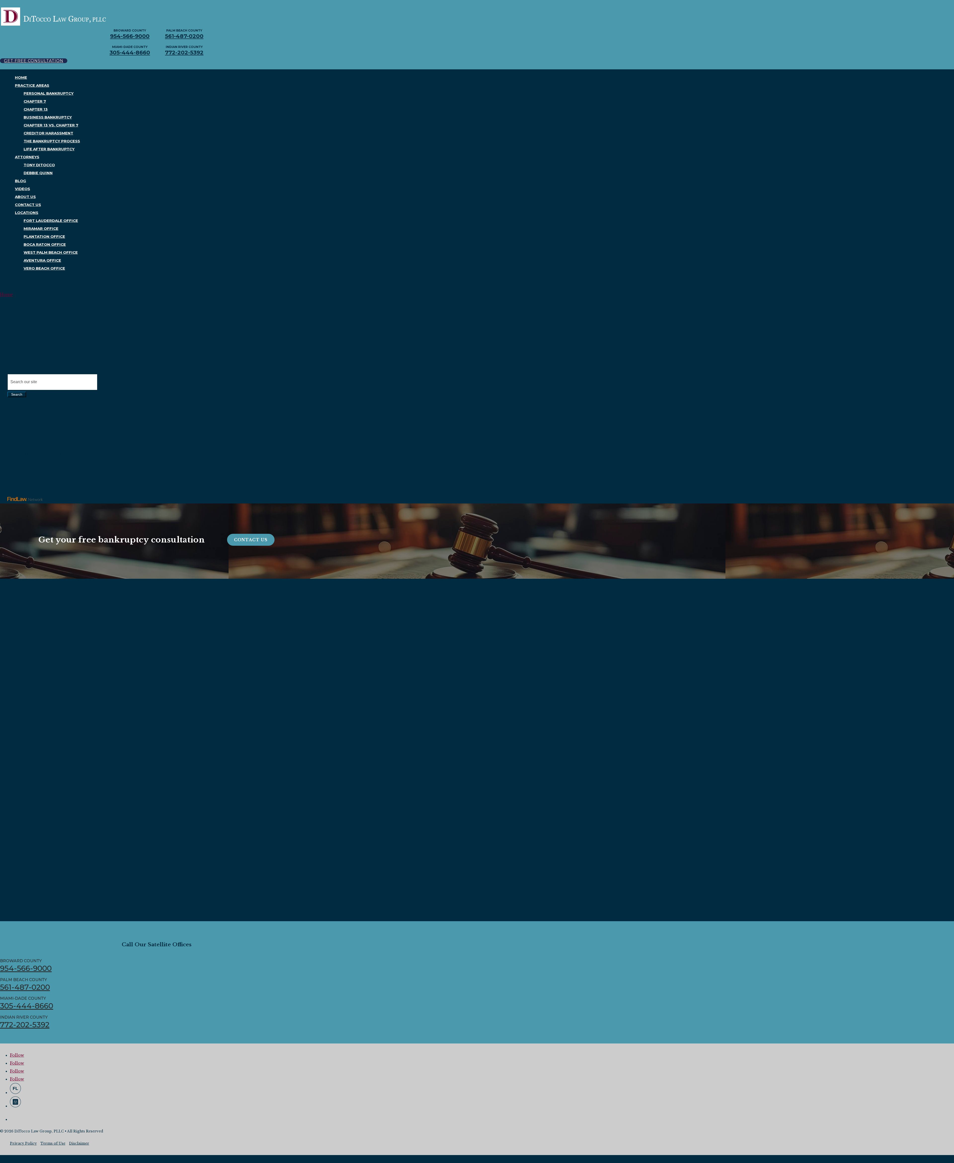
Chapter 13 (36, 109)
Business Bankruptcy (48, 117)
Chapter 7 (35, 101)
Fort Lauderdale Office (51, 220)
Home (21, 77)
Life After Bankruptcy (49, 149)
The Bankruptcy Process (52, 141)
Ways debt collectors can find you (46, 470)
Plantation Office (44, 236)
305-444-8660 (130, 52)
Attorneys (27, 157)
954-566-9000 (130, 36)
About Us (25, 196)
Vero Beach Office (44, 268)
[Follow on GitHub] (15, 1088)
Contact (18, 358)
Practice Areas (32, 85)
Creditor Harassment (48, 133)
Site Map (19, 366)
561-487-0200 (184, 36)
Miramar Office (41, 228)
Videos (22, 188)
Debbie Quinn (38, 172)
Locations (26, 212)
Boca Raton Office (45, 244)
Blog (20, 180)
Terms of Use (52, 1143)
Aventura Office (42, 260)
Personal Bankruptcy (49, 93)
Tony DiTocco (39, 165)
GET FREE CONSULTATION (33, 60)
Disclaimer (79, 1143)
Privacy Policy (23, 1143)
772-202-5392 (184, 52)
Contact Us (28, 204)
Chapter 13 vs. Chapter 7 (51, 125)
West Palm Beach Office (51, 252)
